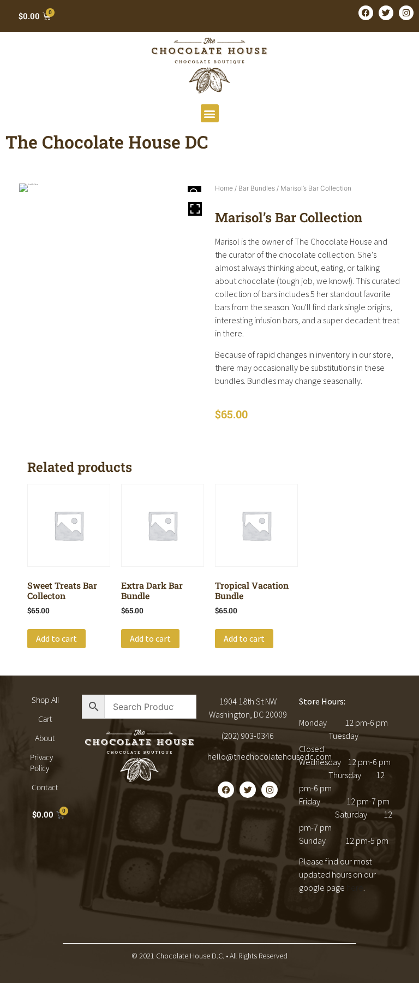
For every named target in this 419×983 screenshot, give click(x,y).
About (45, 738)
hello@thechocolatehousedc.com (269, 756)
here (354, 887)
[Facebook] (365, 12)
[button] (210, 113)
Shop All (45, 700)
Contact (45, 787)
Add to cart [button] (56, 638)
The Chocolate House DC (106, 141)
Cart (45, 719)
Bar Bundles (256, 188)
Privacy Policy (41, 762)
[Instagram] (406, 12)
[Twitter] (386, 12)
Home (224, 188)
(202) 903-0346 (248, 735)
